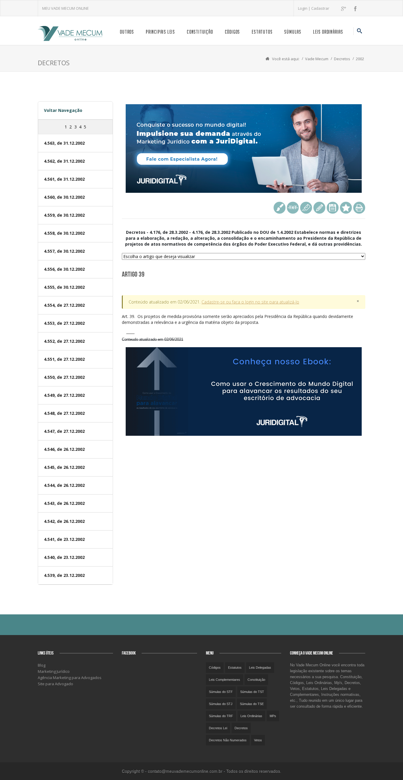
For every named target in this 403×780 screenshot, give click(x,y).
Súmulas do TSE (252, 704)
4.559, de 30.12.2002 (64, 215)
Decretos (342, 58)
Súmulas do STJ (220, 704)
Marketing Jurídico (54, 671)
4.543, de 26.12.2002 (64, 503)
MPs (273, 716)
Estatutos (262, 32)
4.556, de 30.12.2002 (64, 269)
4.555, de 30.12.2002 (64, 287)
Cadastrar (320, 8)
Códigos (232, 32)
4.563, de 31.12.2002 (64, 143)
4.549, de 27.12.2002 (64, 395)
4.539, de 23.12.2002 (64, 575)
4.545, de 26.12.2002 (64, 467)
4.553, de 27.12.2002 (64, 323)
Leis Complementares (224, 679)
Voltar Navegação (63, 110)
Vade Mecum (316, 58)
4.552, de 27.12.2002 (64, 341)
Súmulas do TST (252, 691)
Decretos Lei (218, 728)
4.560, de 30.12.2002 (64, 197)
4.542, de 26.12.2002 (64, 521)
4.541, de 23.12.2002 (64, 539)
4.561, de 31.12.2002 (64, 179)
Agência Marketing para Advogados (69, 677)
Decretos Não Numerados (228, 740)
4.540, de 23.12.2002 (64, 557)
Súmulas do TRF (221, 716)
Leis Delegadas (260, 667)
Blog (41, 665)
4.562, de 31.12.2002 (64, 161)
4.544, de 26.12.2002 (64, 485)
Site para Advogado (55, 683)
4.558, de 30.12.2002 (64, 233)
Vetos (258, 740)
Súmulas (292, 32)
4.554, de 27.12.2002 (64, 305)
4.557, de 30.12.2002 (64, 251)
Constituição (200, 32)
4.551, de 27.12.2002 (64, 359)
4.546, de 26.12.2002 (64, 449)
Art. (237, 319)
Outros (127, 32)
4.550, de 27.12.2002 (64, 377)
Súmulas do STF (221, 691)
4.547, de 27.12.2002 (64, 431)
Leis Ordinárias (328, 32)
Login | (304, 8)
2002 (360, 58)
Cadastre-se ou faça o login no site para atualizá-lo (250, 302)
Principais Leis (160, 32)
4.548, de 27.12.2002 (64, 413)
